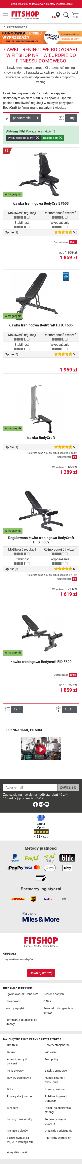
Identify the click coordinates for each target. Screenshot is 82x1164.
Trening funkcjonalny (20, 1119)
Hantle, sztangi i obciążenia (54, 1080)
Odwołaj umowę (41, 973)
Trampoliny (52, 1059)
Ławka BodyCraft (41, 438)
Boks (10, 1089)
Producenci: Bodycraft (22, 137)
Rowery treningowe (19, 1078)
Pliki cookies (13, 1001)
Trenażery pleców (17, 1130)
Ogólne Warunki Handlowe (22, 994)
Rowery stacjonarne (57, 1045)
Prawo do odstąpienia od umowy (58, 1010)
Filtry (71, 118)
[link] (35, 805)
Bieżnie (11, 1052)
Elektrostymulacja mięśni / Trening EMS (20, 1140)
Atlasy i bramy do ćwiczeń (17, 1061)
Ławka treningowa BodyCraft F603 (41, 203)
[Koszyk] (76, 15)
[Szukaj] (66, 15)
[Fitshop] (25, 15)
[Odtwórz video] (41, 749)
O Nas (47, 1001)
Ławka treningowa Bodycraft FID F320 (41, 662)
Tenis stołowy (15, 1070)
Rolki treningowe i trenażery (55, 1099)
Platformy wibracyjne (58, 1138)
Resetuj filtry (51, 137)
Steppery (12, 1108)
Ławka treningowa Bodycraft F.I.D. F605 (41, 325)
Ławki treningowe (17, 26)
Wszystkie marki (17, 1152)
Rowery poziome (55, 1089)
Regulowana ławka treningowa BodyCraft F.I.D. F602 (41, 540)
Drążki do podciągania (58, 1130)
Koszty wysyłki (15, 1008)
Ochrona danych (53, 994)
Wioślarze (51, 1052)
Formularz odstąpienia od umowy (21, 1022)
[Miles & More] (41, 917)
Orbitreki (12, 1045)
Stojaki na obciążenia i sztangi (58, 1110)
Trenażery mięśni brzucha (55, 1121)
